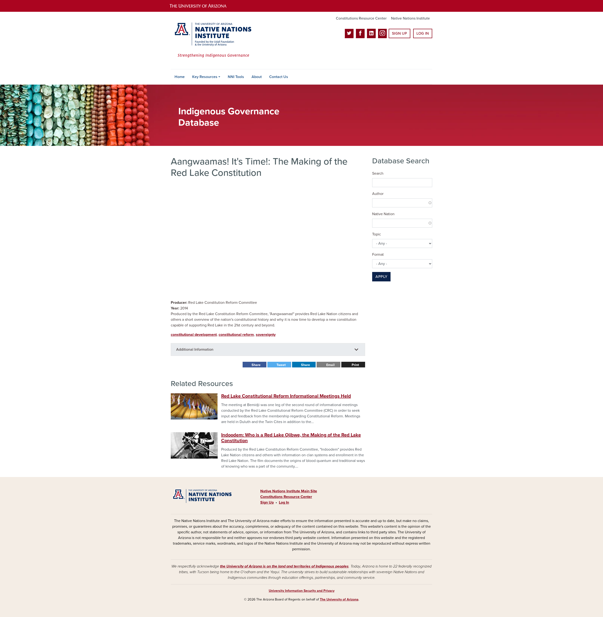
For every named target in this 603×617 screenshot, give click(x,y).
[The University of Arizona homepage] (202, 6)
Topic (376, 234)
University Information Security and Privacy (301, 591)
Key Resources (204, 76)
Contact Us (278, 76)
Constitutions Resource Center (361, 18)
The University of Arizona (339, 599)
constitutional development (194, 334)
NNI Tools (236, 76)
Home (180, 76)
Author (377, 193)
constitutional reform (236, 334)
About (257, 76)
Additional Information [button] (194, 349)
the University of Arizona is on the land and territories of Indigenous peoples (284, 566)
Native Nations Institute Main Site (288, 491)
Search (377, 173)
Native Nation (383, 214)
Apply (381, 276)
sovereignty (266, 334)
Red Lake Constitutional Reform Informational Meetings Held (286, 396)
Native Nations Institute (410, 18)
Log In (422, 33)
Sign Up (399, 33)
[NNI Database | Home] (212, 40)
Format (378, 254)
